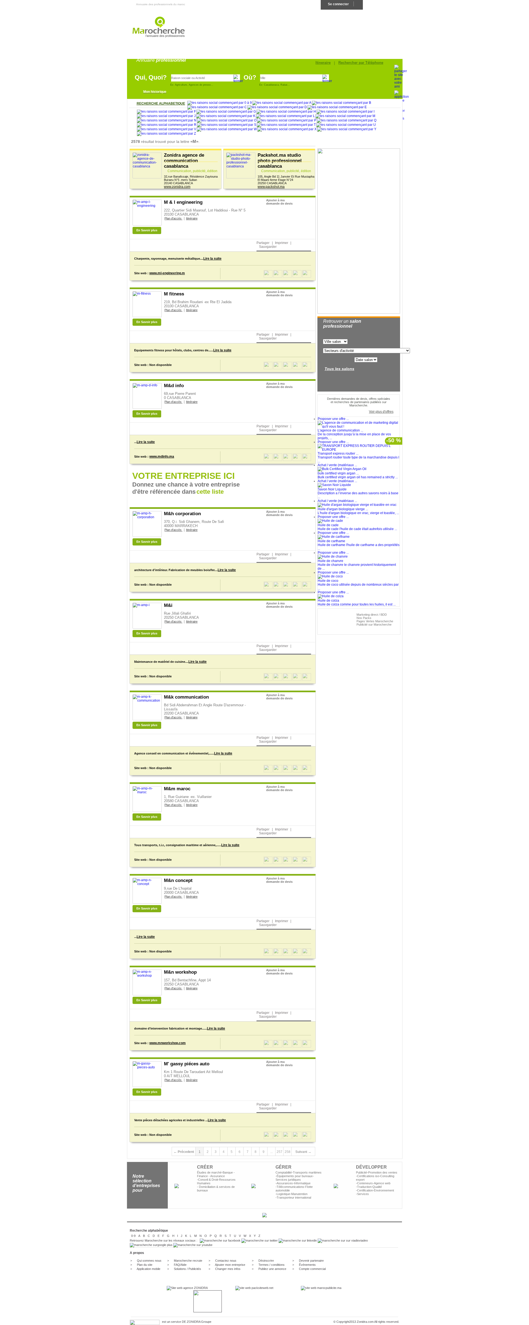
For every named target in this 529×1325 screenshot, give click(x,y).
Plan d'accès (173, 218)
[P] (286, 120)
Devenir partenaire (311, 1260)
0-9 (133, 1235)
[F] (166, 112)
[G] (226, 112)
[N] (166, 120)
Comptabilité (284, 1172)
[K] (225, 116)
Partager (263, 243)
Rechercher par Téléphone (360, 63)
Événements (307, 1264)
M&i (168, 605)
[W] (227, 129)
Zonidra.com (365, 1321)
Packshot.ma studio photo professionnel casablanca (280, 161)
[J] (166, 116)
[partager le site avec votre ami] (400, 86)
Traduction (364, 1186)
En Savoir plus (146, 230)
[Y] (346, 129)
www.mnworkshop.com (167, 1043)
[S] (226, 125)
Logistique (283, 1194)
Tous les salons (339, 368)
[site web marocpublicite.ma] (321, 1287)
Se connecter (338, 4)
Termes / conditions (271, 1264)
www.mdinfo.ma (161, 456)
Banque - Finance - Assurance (216, 1174)
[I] (345, 112)
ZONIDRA (193, 1321)
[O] (227, 120)
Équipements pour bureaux (295, 1176)
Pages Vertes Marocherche (375, 621)
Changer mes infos (228, 1268)
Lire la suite (212, 258)
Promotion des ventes (382, 1172)
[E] (337, 107)
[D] (277, 107)
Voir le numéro (277, 222)
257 (279, 1152)
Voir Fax (272, 230)
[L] (285, 116)
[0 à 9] (219, 103)
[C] (217, 107)
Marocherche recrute (188, 1260)
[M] (345, 116)
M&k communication (186, 697)
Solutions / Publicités (187, 1268)
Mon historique (154, 92)
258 (287, 1152)
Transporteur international (294, 1197)
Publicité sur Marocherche (374, 624)
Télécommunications (290, 1186)
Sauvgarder (268, 247)
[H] (286, 112)
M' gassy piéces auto (186, 1063)
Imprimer (281, 243)
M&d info (174, 385)
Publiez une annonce (272, 1268)
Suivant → (303, 1152)
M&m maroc (177, 788)
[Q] (346, 120)
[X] (287, 129)
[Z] (166, 134)
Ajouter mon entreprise (230, 1264)
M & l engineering (183, 202)
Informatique (302, 1183)
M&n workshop (180, 972)
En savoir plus (283, 491)
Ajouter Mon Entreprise (382, 4)
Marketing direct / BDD (372, 614)
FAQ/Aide (180, 1264)
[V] (166, 129)
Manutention (299, 1194)
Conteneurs (365, 1183)
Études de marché (209, 1172)
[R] (166, 125)
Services (363, 1194)
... (271, 1152)
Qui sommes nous (149, 1260)
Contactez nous (225, 1260)
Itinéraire (192, 218)
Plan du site (144, 1264)
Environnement (384, 1190)
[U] (346, 125)
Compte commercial (312, 1268)
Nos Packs (364, 618)
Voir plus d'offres (381, 412)
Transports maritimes (307, 1172)
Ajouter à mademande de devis (279, 202)
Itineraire (323, 63)
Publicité (361, 1172)
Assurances (285, 1183)
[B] (341, 103)
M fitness (174, 294)
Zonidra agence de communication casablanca (184, 161)
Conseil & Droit (208, 1179)
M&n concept (178, 880)
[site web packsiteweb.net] (254, 1287)
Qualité (377, 1186)
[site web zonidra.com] (187, 1287)
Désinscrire (266, 1260)
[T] (286, 125)
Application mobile (148, 1268)
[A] (281, 103)
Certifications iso (368, 1176)
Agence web (382, 1183)
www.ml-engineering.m (167, 273)
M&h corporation (182, 513)
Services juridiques (288, 1179)
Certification (365, 1190)
